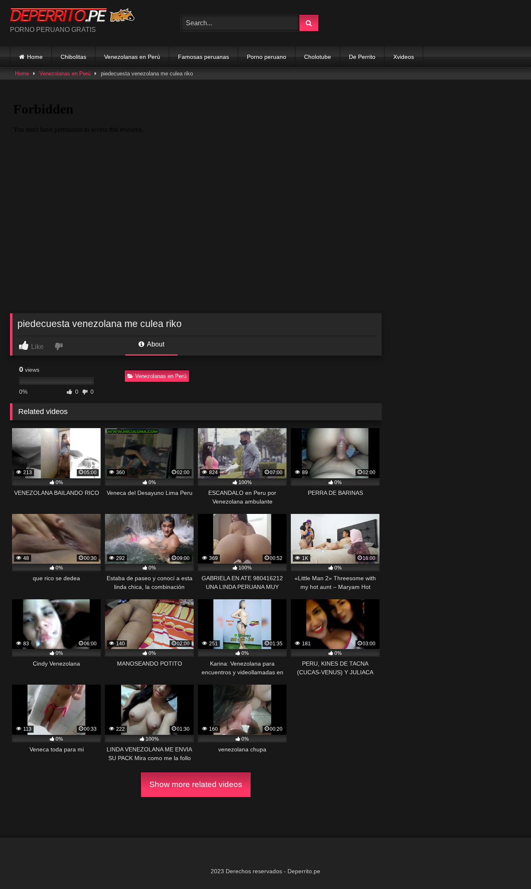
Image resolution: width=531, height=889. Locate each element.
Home (35, 56)
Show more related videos (195, 784)
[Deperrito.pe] (72, 16)
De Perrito (362, 56)
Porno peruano (266, 56)
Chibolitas (73, 56)
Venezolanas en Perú (132, 56)
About (155, 344)
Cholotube (317, 56)
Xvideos (403, 56)
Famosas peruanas (203, 56)
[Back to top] (505, 864)
